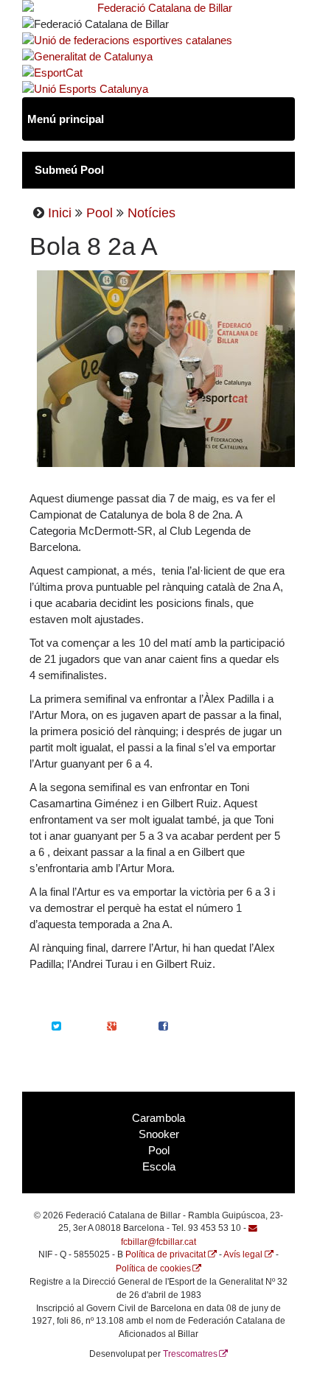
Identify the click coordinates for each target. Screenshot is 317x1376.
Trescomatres (190, 1353)
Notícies (151, 213)
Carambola (158, 1118)
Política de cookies (153, 1268)
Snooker (159, 1134)
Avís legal (242, 1254)
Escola (158, 1167)
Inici (60, 213)
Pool (99, 213)
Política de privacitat (165, 1254)
